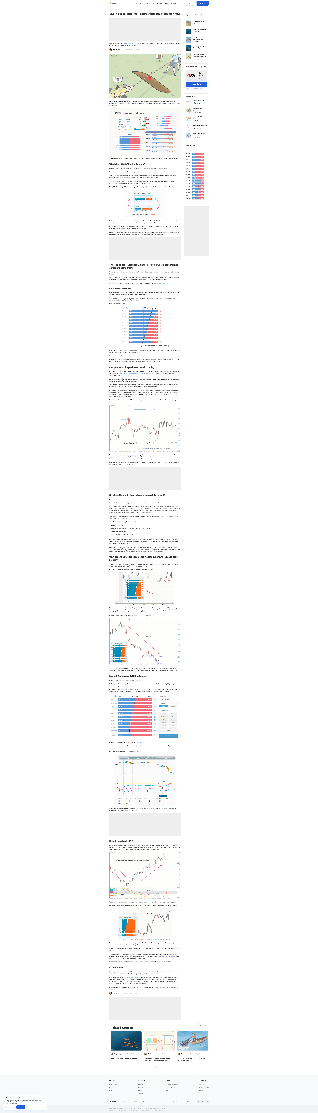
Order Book (164, 979)
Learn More (10, 1107)
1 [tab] (156, 1067)
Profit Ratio (126, 981)
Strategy (140, 1093)
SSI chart (138, 751)
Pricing (146, 3)
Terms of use (154, 1101)
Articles (140, 1090)
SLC (119, 981)
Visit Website (196, 84)
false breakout (131, 455)
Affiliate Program (204, 1087)
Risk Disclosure (176, 1101)
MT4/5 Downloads (156, 3)
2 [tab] (162, 1067)
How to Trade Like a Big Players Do (124, 1058)
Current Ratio (123, 689)
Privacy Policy (164, 1101)
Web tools (141, 1087)
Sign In (190, 3)
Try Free (202, 3)
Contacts (201, 1090)
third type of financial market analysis (132, 373)
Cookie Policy (186, 1101)
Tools (166, 3)
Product (138, 3)
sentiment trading (133, 977)
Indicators (141, 1084)
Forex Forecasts (170, 1087)
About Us (201, 1084)
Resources (174, 3)
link (141, 742)
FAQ (110, 1090)
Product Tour (113, 1084)
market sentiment (128, 43)
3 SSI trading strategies (138, 962)
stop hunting (148, 459)
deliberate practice (167, 956)
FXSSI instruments (161, 283)
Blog (167, 1090)
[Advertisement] (145, 29)
